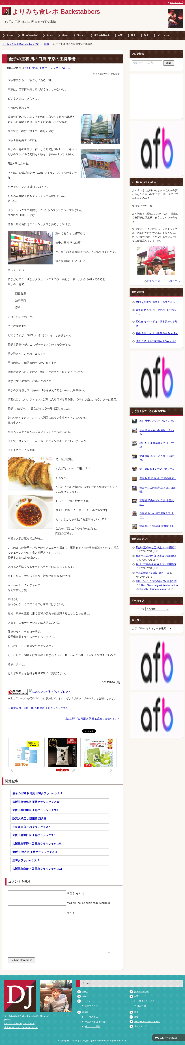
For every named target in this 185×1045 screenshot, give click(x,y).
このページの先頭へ (169, 1038)
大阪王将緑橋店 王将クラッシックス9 (35, 810)
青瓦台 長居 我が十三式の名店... (157, 478)
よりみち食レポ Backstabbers (56, 11)
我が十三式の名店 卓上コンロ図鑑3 (156, 555)
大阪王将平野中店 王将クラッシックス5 (36, 843)
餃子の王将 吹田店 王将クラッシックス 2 (37, 793)
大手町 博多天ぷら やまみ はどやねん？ (156, 311)
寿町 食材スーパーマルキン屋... (157, 420)
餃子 (28, 67)
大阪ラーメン (91, 1005)
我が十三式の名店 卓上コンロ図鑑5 (156, 564)
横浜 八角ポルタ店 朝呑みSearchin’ (156, 341)
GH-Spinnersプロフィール (147, 1021)
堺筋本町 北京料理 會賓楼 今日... (158, 526)
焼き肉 (65, 35)
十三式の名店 (91, 1017)
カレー (50, 35)
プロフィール (163, 35)
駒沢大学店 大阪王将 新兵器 (29, 818)
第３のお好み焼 (101, 35)
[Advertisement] (156, 96)
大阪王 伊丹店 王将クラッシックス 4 (34, 851)
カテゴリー (138, 628)
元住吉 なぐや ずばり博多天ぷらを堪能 (157, 323)
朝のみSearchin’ (30, 35)
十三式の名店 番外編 (95, 1021)
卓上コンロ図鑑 (92, 1026)
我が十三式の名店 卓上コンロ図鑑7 (156, 547)
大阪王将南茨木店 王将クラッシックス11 (37, 868)
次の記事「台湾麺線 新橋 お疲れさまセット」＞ (92, 718)
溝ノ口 (66, 67)
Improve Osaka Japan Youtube (19, 1023)
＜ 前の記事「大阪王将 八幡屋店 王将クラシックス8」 (39, 708)
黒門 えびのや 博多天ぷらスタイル (155, 302)
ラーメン (81, 35)
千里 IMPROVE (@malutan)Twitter (21, 1027)
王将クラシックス (50, 67)
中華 (120, 35)
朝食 (133, 35)
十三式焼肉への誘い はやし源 (152, 572)
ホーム (10, 35)
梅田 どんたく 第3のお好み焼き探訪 (156, 581)
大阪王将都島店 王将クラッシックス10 (35, 801)
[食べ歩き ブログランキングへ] (18, 692)
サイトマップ (140, 1026)
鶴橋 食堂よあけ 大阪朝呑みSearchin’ (157, 333)
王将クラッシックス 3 (25, 860)
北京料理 (141, 1005)
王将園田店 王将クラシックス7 (31, 826)
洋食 (146, 35)
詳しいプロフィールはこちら (163, 280)
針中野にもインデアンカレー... (157, 468)
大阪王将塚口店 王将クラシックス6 (33, 835)
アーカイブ (138, 608)
